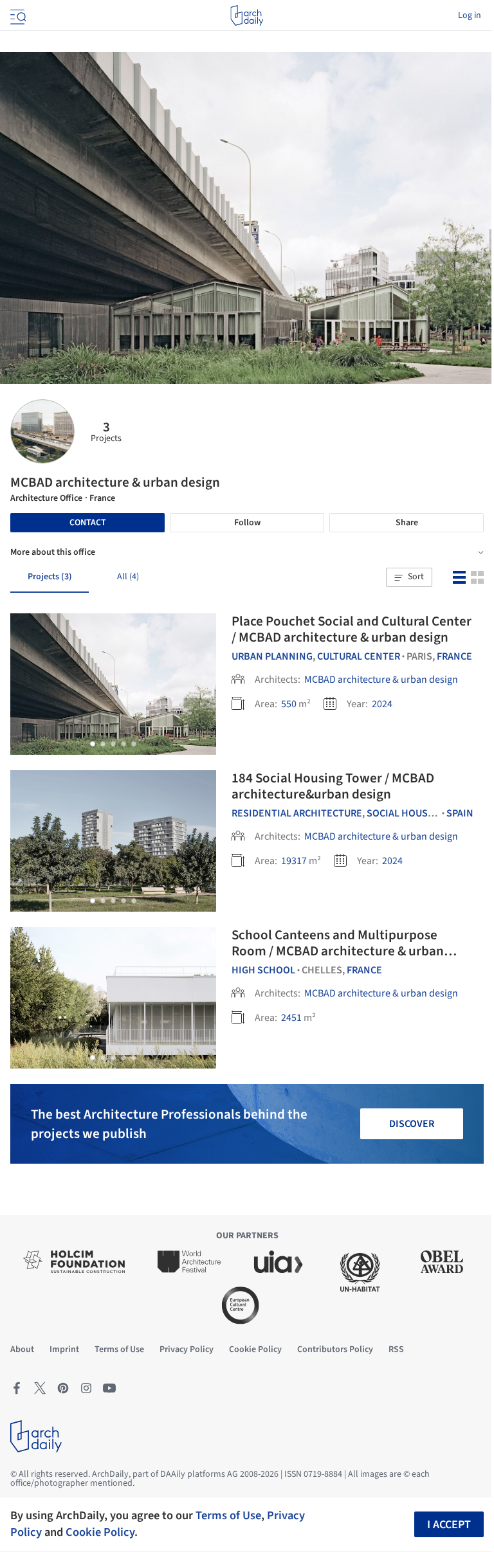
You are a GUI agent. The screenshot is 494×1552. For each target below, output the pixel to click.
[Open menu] (17, 15)
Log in (469, 15)
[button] (409, 577)
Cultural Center (358, 656)
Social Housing (405, 813)
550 (289, 704)
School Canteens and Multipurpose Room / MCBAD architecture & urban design (338, 951)
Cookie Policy (100, 1532)
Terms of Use (228, 1515)
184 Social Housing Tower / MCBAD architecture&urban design (333, 786)
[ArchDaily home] (246, 15)
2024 (382, 704)
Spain (459, 813)
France (454, 656)
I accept (449, 1525)
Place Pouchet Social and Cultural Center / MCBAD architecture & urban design (351, 629)
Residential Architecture (297, 813)
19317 (294, 861)
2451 (291, 1018)
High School (263, 970)
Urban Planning (272, 656)
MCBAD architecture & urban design (381, 679)
